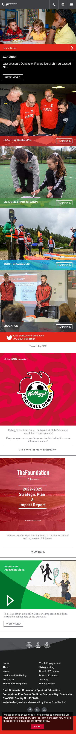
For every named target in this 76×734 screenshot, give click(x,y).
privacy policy (42, 720)
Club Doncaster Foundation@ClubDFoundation (28, 337)
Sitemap (43, 679)
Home (6, 663)
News (6, 671)
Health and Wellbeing (15, 675)
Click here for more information (38, 449)
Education (8, 679)
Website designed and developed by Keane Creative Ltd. (34, 702)
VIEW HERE (38, 551)
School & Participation (15, 683)
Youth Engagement (50, 663)
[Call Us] (53, 4)
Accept (38, 727)
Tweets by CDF (38, 346)
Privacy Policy (47, 683)
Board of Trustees (49, 671)
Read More (12, 77)
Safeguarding (46, 667)
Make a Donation (48, 675)
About (6, 667)
